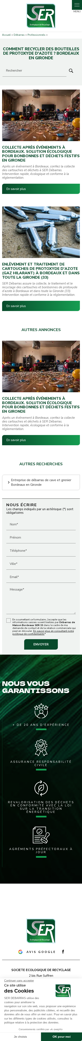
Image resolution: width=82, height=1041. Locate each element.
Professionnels (37, 35)
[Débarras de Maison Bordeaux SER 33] (41, 15)
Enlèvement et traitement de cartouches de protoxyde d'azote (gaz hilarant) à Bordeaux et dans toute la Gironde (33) (41, 271)
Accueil (6, 35)
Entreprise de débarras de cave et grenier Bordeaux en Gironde (41, 482)
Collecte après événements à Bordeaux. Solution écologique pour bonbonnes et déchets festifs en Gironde (41, 154)
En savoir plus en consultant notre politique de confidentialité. (43, 632)
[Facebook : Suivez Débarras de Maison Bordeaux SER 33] (63, 952)
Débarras (19, 35)
